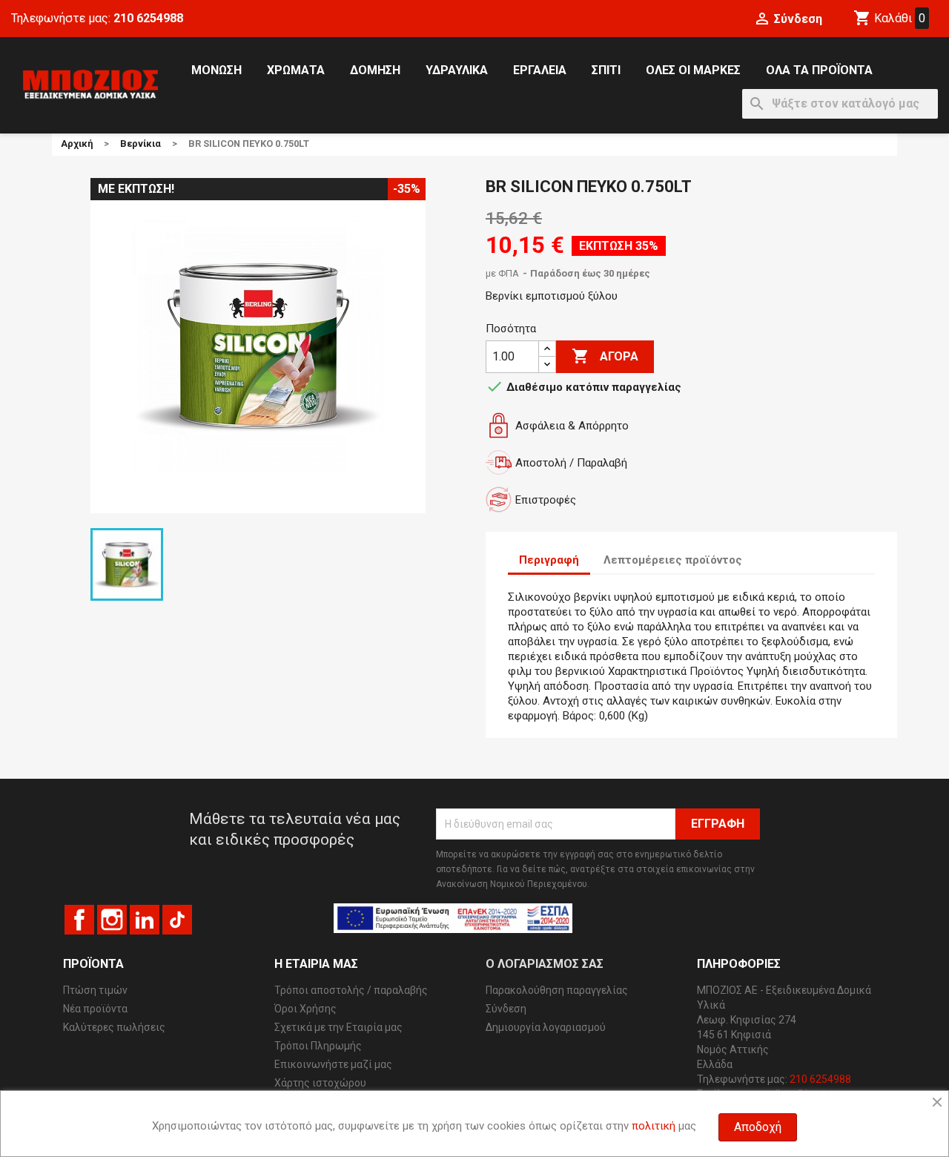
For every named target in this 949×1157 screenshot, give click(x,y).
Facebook (79, 919)
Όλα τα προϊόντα (819, 70)
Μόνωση (216, 70)
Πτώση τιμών (95, 990)
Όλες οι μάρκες (693, 70)
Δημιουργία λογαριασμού (546, 1027)
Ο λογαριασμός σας (545, 964)
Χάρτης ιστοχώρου (320, 1083)
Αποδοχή (757, 1127)
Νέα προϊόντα (95, 1009)
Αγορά (605, 356)
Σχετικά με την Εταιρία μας (338, 1027)
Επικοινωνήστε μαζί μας (333, 1064)
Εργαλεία (539, 70)
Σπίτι (606, 70)
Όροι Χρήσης (305, 1009)
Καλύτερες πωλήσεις (114, 1027)
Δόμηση (375, 70)
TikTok (177, 919)
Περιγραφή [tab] (549, 560)
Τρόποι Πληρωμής (318, 1046)
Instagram (112, 919)
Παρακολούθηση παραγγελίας (557, 990)
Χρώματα (296, 70)
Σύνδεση (506, 1009)
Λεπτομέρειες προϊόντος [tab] (673, 560)
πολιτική (653, 1126)
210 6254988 (148, 18)
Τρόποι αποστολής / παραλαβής (351, 990)
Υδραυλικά (457, 70)
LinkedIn (144, 919)
